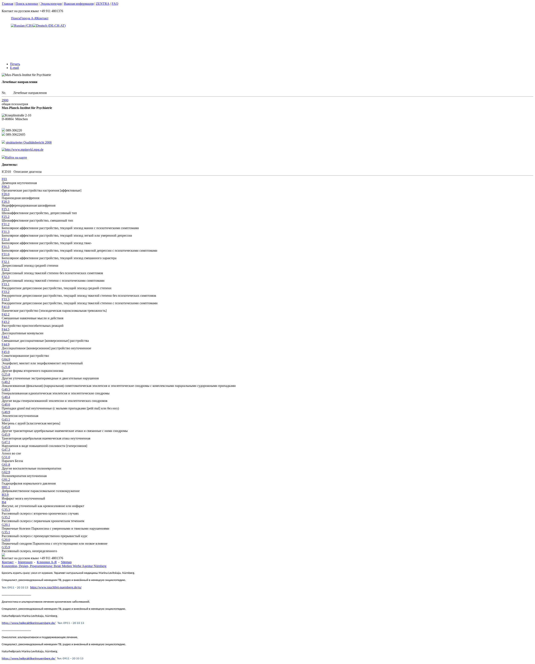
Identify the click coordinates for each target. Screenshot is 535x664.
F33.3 (5, 299)
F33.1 (5, 284)
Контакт (42, 18)
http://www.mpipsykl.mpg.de (24, 149)
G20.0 (6, 540)
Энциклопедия (51, 3)
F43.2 (5, 322)
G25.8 (6, 374)
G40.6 (6, 404)
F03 (4, 179)
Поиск (15, 18)
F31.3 (5, 232)
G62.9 (6, 472)
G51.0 (6, 457)
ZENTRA (102, 3)
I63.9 (5, 494)
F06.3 (5, 186)
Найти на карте (16, 157)
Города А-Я (28, 18)
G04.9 (6, 359)
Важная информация (79, 3)
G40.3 (6, 389)
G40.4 (6, 397)
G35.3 (6, 509)
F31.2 (5, 224)
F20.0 (5, 194)
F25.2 (5, 216)
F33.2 (5, 292)
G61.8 (6, 464)
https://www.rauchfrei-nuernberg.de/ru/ (56, 587)
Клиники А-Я (47, 562)
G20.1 (6, 524)
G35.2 (6, 517)
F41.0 (5, 307)
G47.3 (6, 449)
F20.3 (5, 201)
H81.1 (6, 487)
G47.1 (6, 442)
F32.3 (5, 277)
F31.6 (5, 254)
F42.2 (5, 314)
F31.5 (5, 247)
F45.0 (5, 352)
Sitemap (66, 562)
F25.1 (5, 209)
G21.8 (6, 367)
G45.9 (6, 434)
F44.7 (5, 337)
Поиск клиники (26, 3)
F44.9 (5, 344)
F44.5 (5, 329)
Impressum (25, 562)
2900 (5, 100)
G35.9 (6, 547)
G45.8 (6, 427)
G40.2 (6, 382)
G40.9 (6, 412)
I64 (4, 502)
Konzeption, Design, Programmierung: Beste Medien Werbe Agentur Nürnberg (54, 566)
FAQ (115, 3)
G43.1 (6, 419)
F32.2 (5, 269)
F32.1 (5, 262)
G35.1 (6, 532)
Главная (7, 3)
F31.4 (5, 239)
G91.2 (6, 479)
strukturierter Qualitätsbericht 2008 (29, 142)
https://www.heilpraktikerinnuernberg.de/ (29, 623)
